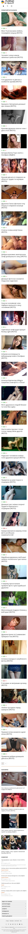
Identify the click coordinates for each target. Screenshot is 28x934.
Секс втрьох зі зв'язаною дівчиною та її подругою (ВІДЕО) (13, 788)
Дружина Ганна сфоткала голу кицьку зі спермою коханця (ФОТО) (13, 205)
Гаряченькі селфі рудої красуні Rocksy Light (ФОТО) (13, 330)
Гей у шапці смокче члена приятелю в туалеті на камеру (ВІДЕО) (12, 831)
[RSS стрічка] (22, 924)
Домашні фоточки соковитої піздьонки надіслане (12, 280)
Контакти (17, 920)
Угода (7, 920)
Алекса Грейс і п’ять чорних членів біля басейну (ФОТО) (13, 852)
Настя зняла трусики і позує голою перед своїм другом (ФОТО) (12, 431)
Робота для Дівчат (7, 916)
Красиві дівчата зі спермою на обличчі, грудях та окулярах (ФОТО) (13, 179)
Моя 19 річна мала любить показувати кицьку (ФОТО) (12, 32)
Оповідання (5, 911)
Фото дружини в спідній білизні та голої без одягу (13, 406)
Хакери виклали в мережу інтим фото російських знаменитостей (14, 533)
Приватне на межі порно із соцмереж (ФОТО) (12, 481)
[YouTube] (20, 924)
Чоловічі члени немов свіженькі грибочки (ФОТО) (12, 56)
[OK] (15, 924)
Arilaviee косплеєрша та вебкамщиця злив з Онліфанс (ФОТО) (13, 356)
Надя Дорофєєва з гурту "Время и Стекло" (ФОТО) (13, 860)
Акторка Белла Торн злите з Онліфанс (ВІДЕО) (12, 154)
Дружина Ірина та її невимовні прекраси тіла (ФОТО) (13, 635)
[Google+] (17, 924)
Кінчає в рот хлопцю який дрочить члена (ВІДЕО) (13, 875)
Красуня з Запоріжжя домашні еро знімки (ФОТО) (13, 105)
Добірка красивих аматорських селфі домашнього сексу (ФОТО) (14, 255)
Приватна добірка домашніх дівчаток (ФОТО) (12, 757)
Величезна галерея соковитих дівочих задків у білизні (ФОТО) (12, 809)
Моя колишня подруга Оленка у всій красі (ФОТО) (14, 611)
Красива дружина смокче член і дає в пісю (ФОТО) (13, 129)
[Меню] (12, 6)
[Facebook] (8, 924)
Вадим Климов (4, 870)
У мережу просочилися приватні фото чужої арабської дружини (13, 585)
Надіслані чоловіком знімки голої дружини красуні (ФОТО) (13, 456)
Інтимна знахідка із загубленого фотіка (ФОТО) (14, 660)
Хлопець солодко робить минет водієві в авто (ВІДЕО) (13, 890)
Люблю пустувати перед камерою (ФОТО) (10, 708)
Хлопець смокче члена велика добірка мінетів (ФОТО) (14, 868)
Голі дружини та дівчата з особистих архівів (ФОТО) (11, 80)
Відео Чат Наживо (7, 901)
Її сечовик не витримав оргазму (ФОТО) (14, 684)
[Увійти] (3, 6)
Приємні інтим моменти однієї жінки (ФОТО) (13, 733)
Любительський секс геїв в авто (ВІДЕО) (10, 883)
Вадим (2, 892)
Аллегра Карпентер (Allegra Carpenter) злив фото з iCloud (12, 381)
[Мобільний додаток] (6, 924)
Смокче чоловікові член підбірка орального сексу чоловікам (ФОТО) (11, 305)
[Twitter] (13, 924)
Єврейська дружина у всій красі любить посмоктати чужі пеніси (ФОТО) (13, 559)
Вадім (2, 885)
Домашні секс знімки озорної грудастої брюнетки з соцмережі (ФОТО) (12, 506)
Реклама (12, 920)
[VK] (11, 924)
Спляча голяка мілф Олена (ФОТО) (11, 231)
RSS (21, 920)
